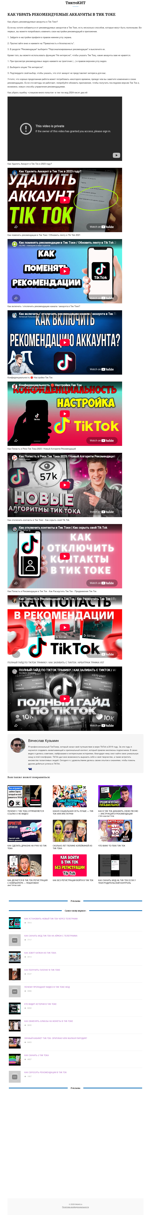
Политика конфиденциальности (75, 1207)
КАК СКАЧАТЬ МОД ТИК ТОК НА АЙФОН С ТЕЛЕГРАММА (50, 935)
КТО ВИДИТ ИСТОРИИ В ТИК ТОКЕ (40, 1004)
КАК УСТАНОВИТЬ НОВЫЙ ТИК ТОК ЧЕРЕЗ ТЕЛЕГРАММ (51, 918)
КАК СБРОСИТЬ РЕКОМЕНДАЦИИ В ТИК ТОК (45, 1072)
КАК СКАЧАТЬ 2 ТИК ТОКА (36, 1055)
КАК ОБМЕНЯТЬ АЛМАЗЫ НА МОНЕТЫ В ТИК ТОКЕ (48, 1021)
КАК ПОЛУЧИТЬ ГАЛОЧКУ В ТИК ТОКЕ (42, 969)
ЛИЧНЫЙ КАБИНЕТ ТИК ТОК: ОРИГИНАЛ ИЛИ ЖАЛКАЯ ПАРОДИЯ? (55, 1038)
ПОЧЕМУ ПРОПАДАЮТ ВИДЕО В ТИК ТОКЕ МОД (47, 987)
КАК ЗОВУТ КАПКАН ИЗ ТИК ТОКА (40, 952)
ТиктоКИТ (75, 3)
